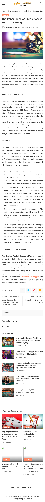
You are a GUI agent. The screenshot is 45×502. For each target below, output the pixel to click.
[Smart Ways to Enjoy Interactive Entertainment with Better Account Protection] (8, 380)
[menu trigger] (5, 3)
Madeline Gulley (11, 27)
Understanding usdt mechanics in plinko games (10, 466)
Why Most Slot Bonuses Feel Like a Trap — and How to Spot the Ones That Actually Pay (28, 340)
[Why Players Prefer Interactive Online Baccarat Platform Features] (12, 421)
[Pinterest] (34, 290)
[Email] (40, 290)
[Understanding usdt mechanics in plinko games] (12, 454)
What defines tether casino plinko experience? (31, 434)
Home (4, 11)
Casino (5, 15)
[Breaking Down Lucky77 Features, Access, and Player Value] (8, 392)
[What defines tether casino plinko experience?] (33, 421)
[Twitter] (28, 290)
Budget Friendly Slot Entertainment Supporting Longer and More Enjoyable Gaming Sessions (28, 365)
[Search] (40, 3)
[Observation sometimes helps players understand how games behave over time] (33, 454)
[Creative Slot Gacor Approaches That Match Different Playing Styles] (8, 354)
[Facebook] (22, 290)
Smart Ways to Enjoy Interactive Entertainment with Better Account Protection (28, 378)
